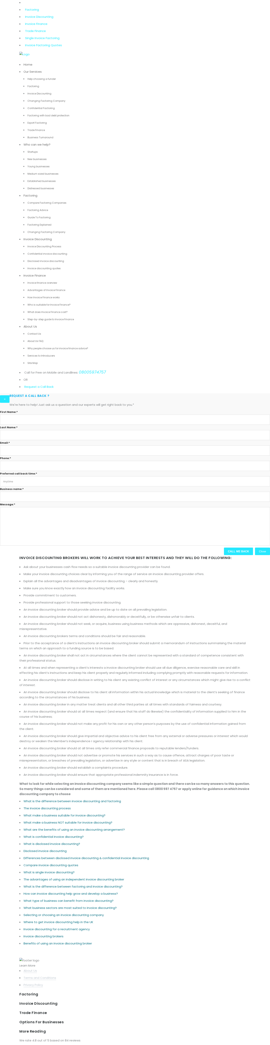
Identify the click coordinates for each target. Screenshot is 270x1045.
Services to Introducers (41, 355)
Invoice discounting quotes (44, 268)
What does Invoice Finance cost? (47, 312)
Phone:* (5, 458)
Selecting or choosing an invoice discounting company (64, 915)
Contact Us (34, 333)
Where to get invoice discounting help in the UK (58, 922)
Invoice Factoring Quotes (43, 45)
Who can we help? (37, 144)
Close (262, 551)
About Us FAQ (35, 341)
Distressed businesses (40, 188)
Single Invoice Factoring (42, 38)
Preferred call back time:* (18, 473)
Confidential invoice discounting (47, 253)
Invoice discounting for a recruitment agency (57, 929)
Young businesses (38, 166)
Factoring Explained (39, 224)
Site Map (32, 363)
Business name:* (12, 489)
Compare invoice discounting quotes (51, 865)
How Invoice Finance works (43, 297)
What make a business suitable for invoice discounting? (64, 815)
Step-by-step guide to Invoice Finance (50, 319)
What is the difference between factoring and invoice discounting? (73, 886)
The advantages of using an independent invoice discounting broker (74, 879)
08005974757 (92, 372)
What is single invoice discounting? (49, 872)
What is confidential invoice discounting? (54, 837)
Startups (32, 151)
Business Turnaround (40, 137)
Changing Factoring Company (46, 101)
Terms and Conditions (40, 978)
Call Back (47, 387)
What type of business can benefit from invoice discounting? (68, 901)
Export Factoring (37, 122)
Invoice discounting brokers (43, 936)
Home (28, 64)
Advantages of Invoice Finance (46, 290)
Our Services (33, 72)
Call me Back (238, 551)
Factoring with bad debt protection (48, 115)
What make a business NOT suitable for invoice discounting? (68, 822)
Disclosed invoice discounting (45, 261)
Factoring (32, 10)
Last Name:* (9, 427)
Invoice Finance (36, 24)
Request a (32, 387)
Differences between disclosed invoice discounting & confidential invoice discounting (86, 858)
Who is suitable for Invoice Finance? (49, 304)
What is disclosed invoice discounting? (52, 844)
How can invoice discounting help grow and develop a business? (71, 894)
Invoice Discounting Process (44, 246)
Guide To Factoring (39, 217)
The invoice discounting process (47, 808)
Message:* (7, 504)
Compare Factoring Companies (46, 202)
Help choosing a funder (41, 79)
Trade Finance (35, 31)
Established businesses (41, 181)
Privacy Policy (33, 985)
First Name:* (9, 412)
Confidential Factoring (41, 108)
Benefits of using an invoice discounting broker (58, 943)
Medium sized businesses (43, 173)
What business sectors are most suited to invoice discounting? (70, 908)
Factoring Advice (37, 210)
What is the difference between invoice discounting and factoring (72, 801)
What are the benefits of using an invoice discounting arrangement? (74, 830)
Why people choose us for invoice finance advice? (57, 348)
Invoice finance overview (42, 282)
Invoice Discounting (39, 17)
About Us (30, 326)
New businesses (37, 159)
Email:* (5, 443)
